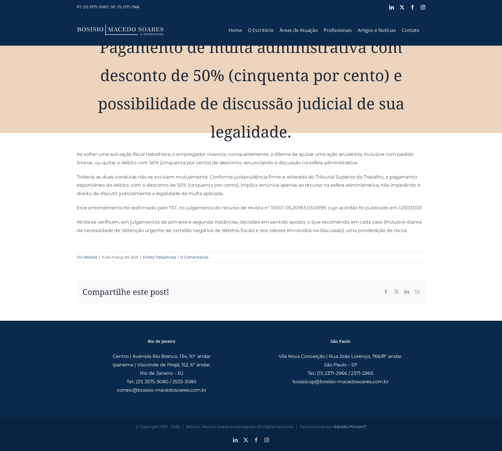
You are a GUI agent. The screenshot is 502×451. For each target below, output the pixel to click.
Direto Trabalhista (159, 257)
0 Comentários (194, 257)
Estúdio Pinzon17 (350, 426)
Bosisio (90, 257)
